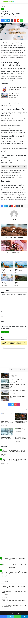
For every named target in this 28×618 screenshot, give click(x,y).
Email (2, 316)
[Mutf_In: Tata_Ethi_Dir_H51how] (7, 277)
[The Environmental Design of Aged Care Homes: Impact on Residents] (4, 454)
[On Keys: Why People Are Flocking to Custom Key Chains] (4, 89)
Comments (22, 369)
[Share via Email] (19, 206)
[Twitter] (5, 206)
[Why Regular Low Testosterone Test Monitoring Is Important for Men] (21, 431)
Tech (6, 6)
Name (2, 311)
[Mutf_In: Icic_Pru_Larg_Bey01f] (7, 264)
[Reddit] (14, 206)
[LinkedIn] (7, 206)
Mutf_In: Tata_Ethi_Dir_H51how (6, 283)
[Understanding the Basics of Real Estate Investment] (4, 560)
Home (3, 6)
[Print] (22, 206)
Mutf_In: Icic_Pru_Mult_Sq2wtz (20, 270)
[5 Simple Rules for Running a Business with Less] (4, 95)
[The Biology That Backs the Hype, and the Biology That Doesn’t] (5, 381)
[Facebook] (2, 206)
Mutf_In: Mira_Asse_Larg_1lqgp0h (20, 283)
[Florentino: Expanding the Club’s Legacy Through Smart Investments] (4, 573)
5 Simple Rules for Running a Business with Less (7, 423)
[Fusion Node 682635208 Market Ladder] (5, 398)
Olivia (4, 16)
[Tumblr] (10, 206)
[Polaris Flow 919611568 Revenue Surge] (5, 386)
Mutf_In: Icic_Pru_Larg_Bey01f (6, 270)
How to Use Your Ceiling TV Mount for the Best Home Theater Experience (17, 566)
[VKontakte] (17, 206)
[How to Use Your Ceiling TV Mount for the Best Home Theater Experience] (4, 566)
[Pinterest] (12, 206)
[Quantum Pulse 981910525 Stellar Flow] (5, 392)
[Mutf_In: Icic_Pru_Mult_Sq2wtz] (21, 264)
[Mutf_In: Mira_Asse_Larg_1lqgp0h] (21, 277)
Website (2, 321)
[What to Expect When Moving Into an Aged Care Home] (4, 508)
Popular (13, 369)
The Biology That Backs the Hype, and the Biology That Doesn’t (7, 437)
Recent (4, 369)
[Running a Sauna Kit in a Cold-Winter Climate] (5, 375)
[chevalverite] (8, 1)
